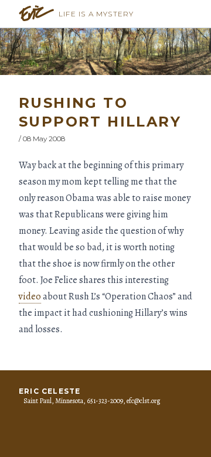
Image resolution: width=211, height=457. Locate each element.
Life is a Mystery (96, 13)
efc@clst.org (143, 400)
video (30, 296)
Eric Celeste (49, 391)
